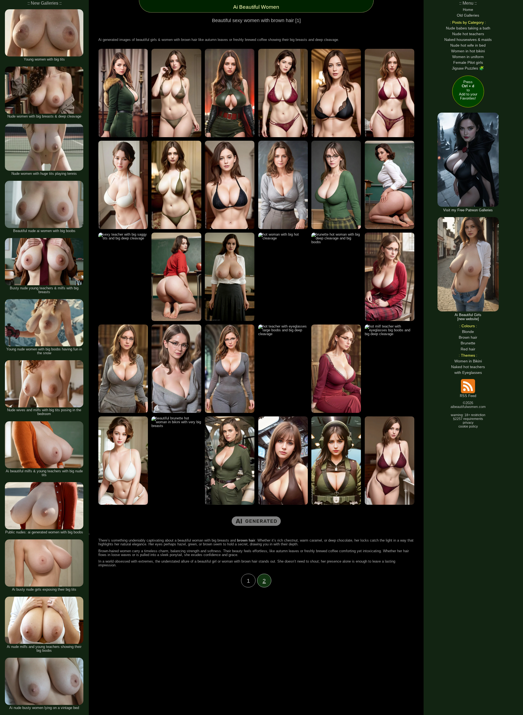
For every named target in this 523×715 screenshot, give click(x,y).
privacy (468, 423)
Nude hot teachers (468, 34)
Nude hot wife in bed (468, 45)
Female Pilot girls (468, 62)
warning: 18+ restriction (468, 415)
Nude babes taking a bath (468, 28)
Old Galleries (468, 15)
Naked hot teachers (468, 367)
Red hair (468, 349)
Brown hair (468, 337)
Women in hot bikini (468, 51)
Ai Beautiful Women (256, 7)
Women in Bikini (468, 361)
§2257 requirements (468, 419)
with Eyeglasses (468, 372)
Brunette (468, 343)
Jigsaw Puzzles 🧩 (468, 68)
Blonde (468, 331)
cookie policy (468, 426)
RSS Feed (468, 396)
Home (468, 9)
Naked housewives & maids (468, 39)
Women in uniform (468, 57)
